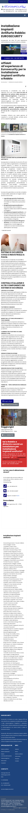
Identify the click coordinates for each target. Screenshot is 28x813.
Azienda (17, 749)
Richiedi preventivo (11, 404)
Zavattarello (15, 635)
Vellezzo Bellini (18, 589)
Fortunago (13, 683)
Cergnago (21, 656)
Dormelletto (6, 558)
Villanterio (6, 592)
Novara (5, 543)
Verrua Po (21, 625)
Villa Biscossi (6, 700)
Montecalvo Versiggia (9, 673)
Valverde (19, 688)
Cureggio (20, 556)
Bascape (10, 608)
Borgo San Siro (7, 642)
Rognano (17, 663)
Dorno (19, 580)
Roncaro (11, 618)
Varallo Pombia (7, 551)
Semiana (20, 690)
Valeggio (12, 692)
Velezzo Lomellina (8, 699)
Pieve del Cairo (7, 606)
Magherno (20, 608)
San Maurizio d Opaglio (9, 555)
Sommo (11, 630)
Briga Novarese (20, 555)
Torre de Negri (19, 687)
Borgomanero (11, 543)
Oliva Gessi (16, 695)
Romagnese (6, 659)
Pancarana (6, 688)
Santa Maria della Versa (9, 601)
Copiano (5, 610)
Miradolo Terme (12, 586)
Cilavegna (14, 575)
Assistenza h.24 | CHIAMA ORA (17, 2)
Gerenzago (6, 623)
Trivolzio (5, 603)
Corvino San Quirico (8, 637)
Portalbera (6, 620)
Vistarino (20, 616)
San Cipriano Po (19, 675)
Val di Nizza (15, 664)
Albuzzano (15, 587)
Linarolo (11, 592)
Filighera (12, 649)
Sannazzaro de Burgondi (9, 577)
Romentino (6, 550)
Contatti (17, 761)
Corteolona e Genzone (9, 598)
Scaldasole (20, 644)
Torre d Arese (20, 642)
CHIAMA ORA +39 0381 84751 (14, 58)
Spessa (5, 666)
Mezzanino (12, 623)
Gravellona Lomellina (8, 594)
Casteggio (22, 570)
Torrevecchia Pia (7, 587)
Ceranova (10, 603)
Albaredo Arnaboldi (8, 690)
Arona (5, 544)
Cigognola (15, 625)
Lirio (4, 697)
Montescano (6, 683)
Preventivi (17, 758)
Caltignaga (13, 558)
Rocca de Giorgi (17, 699)
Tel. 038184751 (8, 435)
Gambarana (6, 692)
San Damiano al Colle (9, 663)
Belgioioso (6, 574)
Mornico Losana (7, 664)
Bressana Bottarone (8, 589)
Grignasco (14, 551)
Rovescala (6, 646)
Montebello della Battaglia (10, 616)
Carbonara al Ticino (19, 618)
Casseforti (3, 763)
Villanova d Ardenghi (8, 656)
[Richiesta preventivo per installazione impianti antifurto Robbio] (14, 49)
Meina (14, 560)
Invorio (19, 551)
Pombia (5, 562)
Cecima (16, 690)
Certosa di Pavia (7, 579)
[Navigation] (24, 15)
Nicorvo (13, 687)
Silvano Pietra (18, 659)
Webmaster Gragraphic (20, 808)
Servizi (16, 751)
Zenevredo (6, 676)
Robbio (9, 575)
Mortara (16, 567)
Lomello (16, 603)
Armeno (21, 560)
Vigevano (5, 567)
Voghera (11, 567)
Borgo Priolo (18, 622)
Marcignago (6, 599)
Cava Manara (7, 572)
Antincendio (3, 760)
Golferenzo (12, 694)
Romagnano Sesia (8, 553)
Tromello (5, 586)
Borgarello (17, 594)
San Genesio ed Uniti (15, 584)
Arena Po (21, 615)
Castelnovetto (15, 666)
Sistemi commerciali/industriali (6, 755)
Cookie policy (11, 809)
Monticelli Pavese (8, 661)
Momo (18, 558)
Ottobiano (16, 630)
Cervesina (6, 627)
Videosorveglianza (5, 758)
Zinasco (18, 591)
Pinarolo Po (11, 610)
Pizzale (16, 656)
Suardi (9, 666)
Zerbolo (5, 608)
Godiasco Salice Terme (9, 591)
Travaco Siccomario (17, 582)
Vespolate (16, 562)
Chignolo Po (6, 584)
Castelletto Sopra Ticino (10, 546)
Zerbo (19, 682)
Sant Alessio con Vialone (10, 644)
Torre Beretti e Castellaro (10, 671)
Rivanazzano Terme (18, 579)
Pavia (11, 700)
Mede (12, 572)
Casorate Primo (7, 570)
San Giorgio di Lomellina (9, 634)
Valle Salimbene (13, 620)
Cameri (13, 544)
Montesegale (13, 688)
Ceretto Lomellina (8, 695)
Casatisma (12, 646)
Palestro (14, 606)
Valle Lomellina (20, 601)
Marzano (15, 608)
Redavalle (13, 632)
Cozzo (10, 685)
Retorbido (6, 618)
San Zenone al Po (8, 668)
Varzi (22, 591)
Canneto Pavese (7, 625)
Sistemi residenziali (5, 751)
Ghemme (16, 553)
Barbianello (6, 649)
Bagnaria (12, 659)
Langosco (14, 685)
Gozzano (12, 550)
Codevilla (13, 642)
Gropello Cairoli (7, 582)
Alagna (5, 651)
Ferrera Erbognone (8, 628)
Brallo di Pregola (17, 668)
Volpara (21, 695)
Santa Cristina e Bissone (9, 604)
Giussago (5, 580)
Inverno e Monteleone (9, 622)
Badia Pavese (7, 687)
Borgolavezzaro (7, 563)
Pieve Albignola (18, 649)
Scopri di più (8, 401)
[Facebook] (25, 86)
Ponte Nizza (16, 652)
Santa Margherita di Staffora (11, 678)
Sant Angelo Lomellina (9, 654)
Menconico (20, 685)
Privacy (4, 809)
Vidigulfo (22, 572)
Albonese (10, 670)
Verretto (5, 685)
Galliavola (6, 694)
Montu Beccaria (7, 611)
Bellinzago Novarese (8, 548)
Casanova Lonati (7, 680)
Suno (4, 556)
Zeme (17, 634)
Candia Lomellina (13, 615)
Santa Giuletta (18, 613)
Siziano (5, 575)
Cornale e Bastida (17, 647)
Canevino (14, 697)
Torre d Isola (18, 599)
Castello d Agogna (18, 628)
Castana (20, 658)
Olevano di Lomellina (8, 658)
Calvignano (9, 697)
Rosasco (5, 670)
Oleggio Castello (16, 563)
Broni (15, 568)
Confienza (6, 615)
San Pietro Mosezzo (8, 565)
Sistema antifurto (5, 749)
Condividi (3, 799)
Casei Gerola (19, 598)
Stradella (20, 567)
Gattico (21, 553)
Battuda (15, 661)
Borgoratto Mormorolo (9, 682)
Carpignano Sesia (8, 560)
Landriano (16, 572)
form (18, 495)
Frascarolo (12, 627)
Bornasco (5, 596)
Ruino (16, 658)
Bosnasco (20, 664)
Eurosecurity (4, 162)
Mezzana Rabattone (8, 675)
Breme (17, 654)
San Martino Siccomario (15, 574)
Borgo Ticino (18, 550)
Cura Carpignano (13, 580)
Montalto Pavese (8, 647)
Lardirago (5, 630)
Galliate (22, 543)
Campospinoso (7, 635)
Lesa (18, 560)
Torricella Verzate (8, 652)
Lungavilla (12, 599)
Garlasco (11, 568)
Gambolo (5, 568)
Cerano (17, 548)
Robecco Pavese (18, 670)
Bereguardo (16, 592)
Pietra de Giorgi (11, 651)
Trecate (17, 543)
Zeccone (17, 610)
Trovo (15, 637)
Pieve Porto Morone (14, 596)
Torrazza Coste (16, 611)
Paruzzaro (10, 562)
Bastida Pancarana (8, 639)
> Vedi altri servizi (6, 230)
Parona (18, 606)
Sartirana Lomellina (8, 613)
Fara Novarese (18, 565)
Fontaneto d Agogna (12, 556)
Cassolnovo (15, 570)
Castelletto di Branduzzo (10, 640)
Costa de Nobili (20, 683)
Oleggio (9, 544)
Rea (17, 682)
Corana (22, 652)
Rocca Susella (19, 692)
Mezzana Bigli (7, 632)
